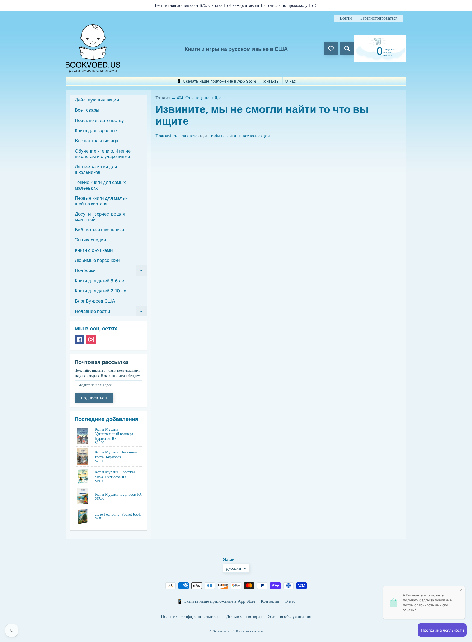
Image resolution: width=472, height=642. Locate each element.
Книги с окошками (94, 250)
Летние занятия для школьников (96, 169)
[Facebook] (79, 339)
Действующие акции (97, 100)
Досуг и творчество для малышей (100, 216)
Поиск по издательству (99, 120)
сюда (202, 135)
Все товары (87, 110)
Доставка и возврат (244, 616)
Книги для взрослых (96, 130)
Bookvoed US (225, 630)
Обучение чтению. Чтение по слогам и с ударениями (103, 153)
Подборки (111, 272)
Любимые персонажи (97, 260)
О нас (290, 81)
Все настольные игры (97, 140)
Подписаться (94, 398)
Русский (233, 568)
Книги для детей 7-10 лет (101, 291)
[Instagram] (91, 339)
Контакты (270, 81)
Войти (346, 18)
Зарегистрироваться (378, 18)
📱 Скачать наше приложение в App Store (216, 81)
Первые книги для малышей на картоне (101, 200)
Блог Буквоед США (95, 301)
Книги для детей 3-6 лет (100, 280)
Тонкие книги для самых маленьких (100, 185)
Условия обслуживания (289, 616)
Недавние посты (111, 312)
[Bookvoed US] (93, 48)
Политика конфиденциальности (191, 616)
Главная (162, 97)
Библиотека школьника (99, 229)
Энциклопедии (90, 240)
